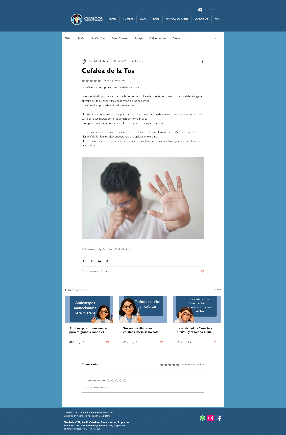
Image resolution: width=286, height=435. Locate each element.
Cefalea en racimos (157, 38)
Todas (67, 38)
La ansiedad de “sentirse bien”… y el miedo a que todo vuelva (194, 330)
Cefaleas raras (179, 38)
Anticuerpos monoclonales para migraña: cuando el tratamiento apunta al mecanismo (88, 330)
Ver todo (217, 290)
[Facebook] (218, 418)
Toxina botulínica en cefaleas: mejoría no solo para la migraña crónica (141, 330)
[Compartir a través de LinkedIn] (99, 261)
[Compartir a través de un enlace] (107, 261)
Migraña (80, 38)
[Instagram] (210, 418)
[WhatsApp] (202, 418)
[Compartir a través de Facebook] (83, 261)
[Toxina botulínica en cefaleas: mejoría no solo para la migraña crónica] (143, 309)
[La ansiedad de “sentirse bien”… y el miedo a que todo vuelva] (197, 309)
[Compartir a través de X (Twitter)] (91, 261)
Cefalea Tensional (119, 38)
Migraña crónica (98, 38)
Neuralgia (138, 38)
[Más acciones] (202, 61)
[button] (216, 38)
